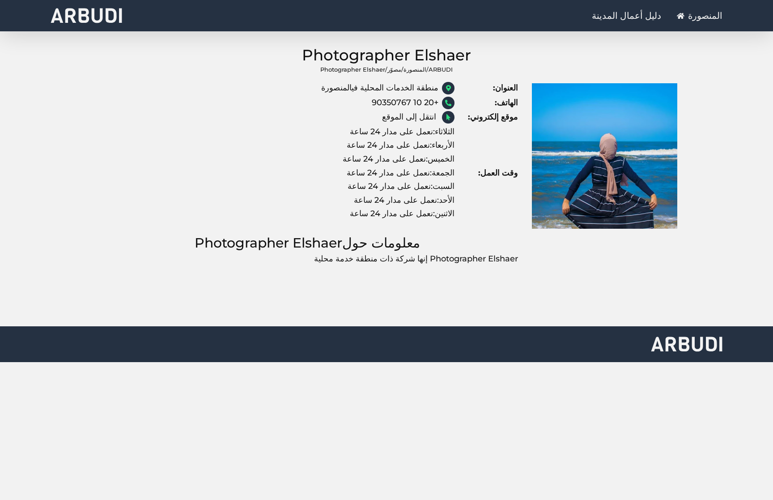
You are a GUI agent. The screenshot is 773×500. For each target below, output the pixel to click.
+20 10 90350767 (405, 102)
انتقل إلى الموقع (410, 117)
